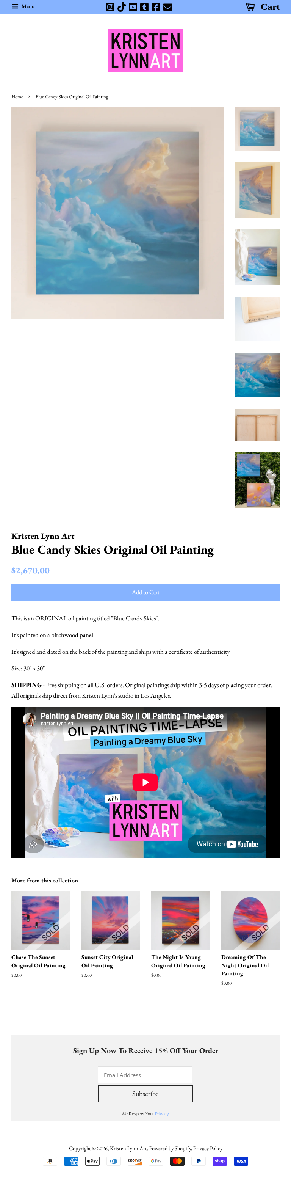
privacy (162, 1113)
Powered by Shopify (170, 1148)
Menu (27, 6)
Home (17, 96)
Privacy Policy (207, 1148)
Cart (269, 6)
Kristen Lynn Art (128, 1148)
